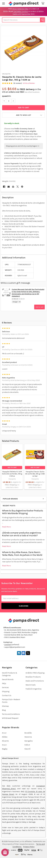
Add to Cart (12, 467)
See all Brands (8, 679)
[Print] (13, 187)
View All (27, 749)
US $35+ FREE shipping (35, 673)
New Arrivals (31, 685)
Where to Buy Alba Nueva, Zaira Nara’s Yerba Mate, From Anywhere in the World (22, 553)
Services (5, 687)
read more (6, 527)
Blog (4, 710)
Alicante (5, 741)
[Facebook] (4, 187)
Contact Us (6, 695)
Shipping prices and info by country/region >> (22, 146)
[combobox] (23, 19)
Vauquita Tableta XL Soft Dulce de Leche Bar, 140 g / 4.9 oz (12, 474)
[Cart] (43, 3)
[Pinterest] (22, 187)
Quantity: (6, 96)
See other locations (32, 92)
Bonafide (28, 733)
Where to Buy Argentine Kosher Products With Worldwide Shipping (22, 512)
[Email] (9, 187)
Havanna (28, 737)
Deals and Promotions (35, 681)
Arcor (4, 733)
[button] (23, 115)
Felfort (27, 745)
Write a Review (29, 83)
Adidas (4, 737)
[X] (18, 187)
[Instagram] (19, 653)
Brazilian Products (33, 677)
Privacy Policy (28, 847)
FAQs (4, 683)
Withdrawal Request (10, 718)
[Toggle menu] (3, 3)
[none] (23, 48)
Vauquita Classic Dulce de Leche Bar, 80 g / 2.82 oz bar (35, 474)
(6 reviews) (17, 83)
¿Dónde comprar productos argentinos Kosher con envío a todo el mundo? (21, 534)
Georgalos (28, 741)
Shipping (5, 691)
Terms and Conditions (11, 714)
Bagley (4, 749)
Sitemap (5, 706)
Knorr (4, 745)
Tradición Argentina (33, 689)
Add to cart (39, 307)
